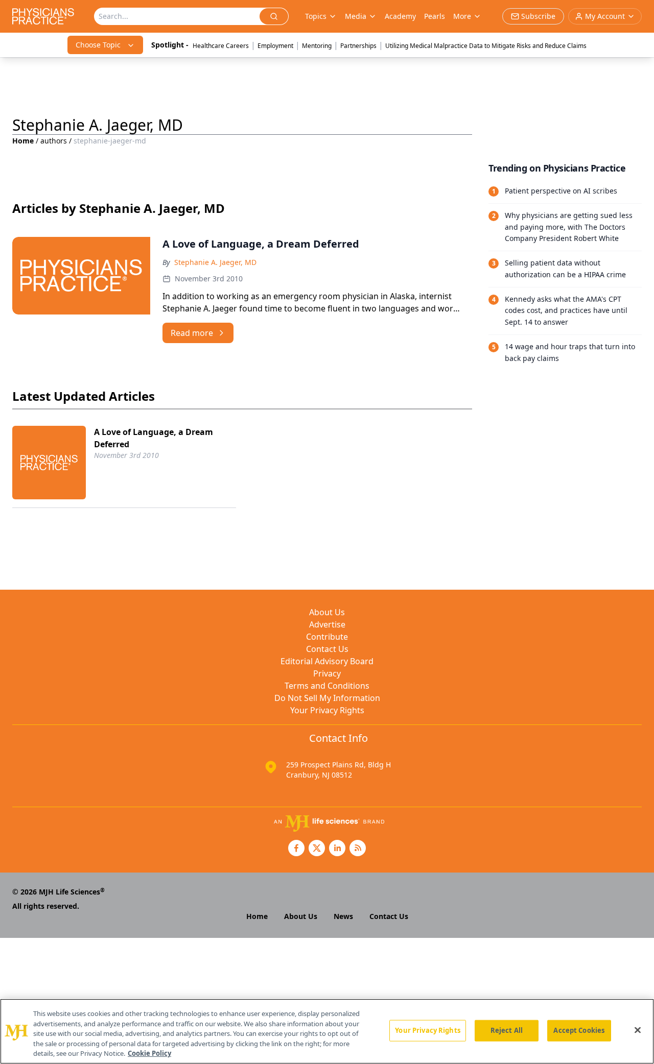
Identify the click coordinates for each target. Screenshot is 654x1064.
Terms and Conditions (327, 685)
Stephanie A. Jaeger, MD (215, 262)
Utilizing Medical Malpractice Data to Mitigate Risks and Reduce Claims (486, 45)
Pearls (434, 16)
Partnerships (358, 45)
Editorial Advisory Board (327, 661)
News (343, 916)
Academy (400, 16)
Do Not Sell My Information (327, 698)
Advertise (327, 624)
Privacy (327, 673)
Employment (275, 45)
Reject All (507, 1030)
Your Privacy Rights (327, 710)
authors (53, 141)
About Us (327, 612)
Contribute (327, 636)
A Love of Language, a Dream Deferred (153, 438)
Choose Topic (98, 45)
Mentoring (317, 45)
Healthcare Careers (221, 45)
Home (23, 141)
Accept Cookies (578, 1030)
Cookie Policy (149, 1053)
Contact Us (327, 649)
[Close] (637, 1030)
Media (355, 16)
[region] (327, 1031)
